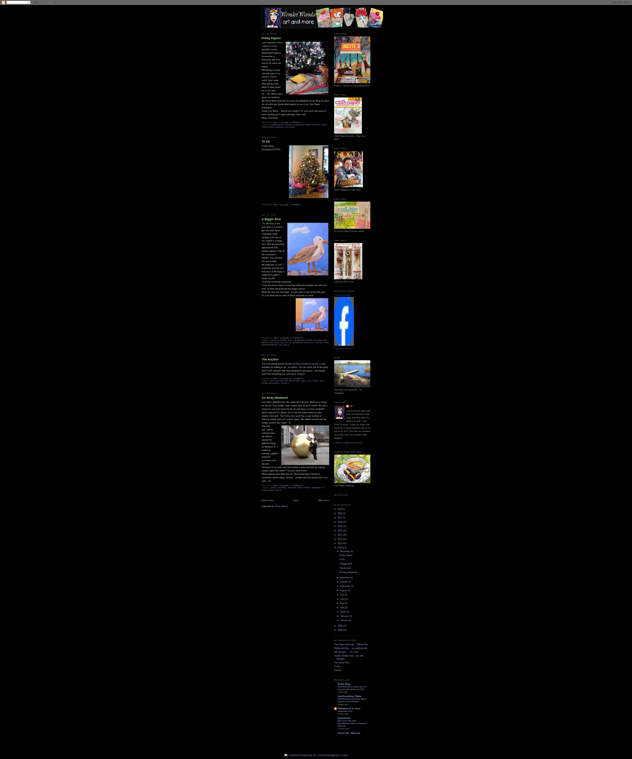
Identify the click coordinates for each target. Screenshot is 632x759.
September (345, 586)
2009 (340, 626)
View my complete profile (348, 443)
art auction (276, 381)
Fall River (313, 381)
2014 (340, 530)
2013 (340, 535)
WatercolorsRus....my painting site (350, 648)
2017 (340, 517)
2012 (340, 539)
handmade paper (302, 125)
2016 (340, 522)
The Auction (270, 359)
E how (337, 666)
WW (351, 406)
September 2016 (345, 711)
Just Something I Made (349, 696)
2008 (340, 630)
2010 (340, 547)
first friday (303, 488)
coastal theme (279, 340)
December (345, 551)
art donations (292, 381)
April (342, 607)
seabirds (298, 342)
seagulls (309, 342)
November (345, 577)
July (342, 594)
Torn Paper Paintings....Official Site (351, 644)
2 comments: (297, 485)
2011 (340, 543)
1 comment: (295, 122)
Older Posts (323, 500)
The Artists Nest (342, 662)
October (344, 582)
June (342, 599)
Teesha (337, 670)
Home (296, 500)
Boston (292, 488)
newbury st (318, 488)
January (344, 620)
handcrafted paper (281, 125)
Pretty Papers (271, 38)
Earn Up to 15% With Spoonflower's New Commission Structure (352, 723)
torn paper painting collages (278, 127)
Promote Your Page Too (343, 348)
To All (266, 141)
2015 (340, 526)
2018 (340, 513)
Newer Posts (268, 500)
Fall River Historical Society (304, 364)
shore (319, 342)
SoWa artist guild (292, 416)
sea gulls (285, 342)
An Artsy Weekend (275, 397)
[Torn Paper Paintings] (344, 345)
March (343, 612)
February (344, 616)
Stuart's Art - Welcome (349, 733)
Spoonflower (344, 718)
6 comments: (297, 338)
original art (320, 340)
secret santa (319, 125)
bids (304, 381)
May (342, 603)
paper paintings (270, 342)
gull (290, 340)
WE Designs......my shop (346, 652)
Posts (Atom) (281, 506)
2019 (340, 509)
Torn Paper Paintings (342, 295)
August (344, 590)
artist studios (278, 488)
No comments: (297, 379)
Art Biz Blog (344, 684)
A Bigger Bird (271, 219)
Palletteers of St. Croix (349, 708)
